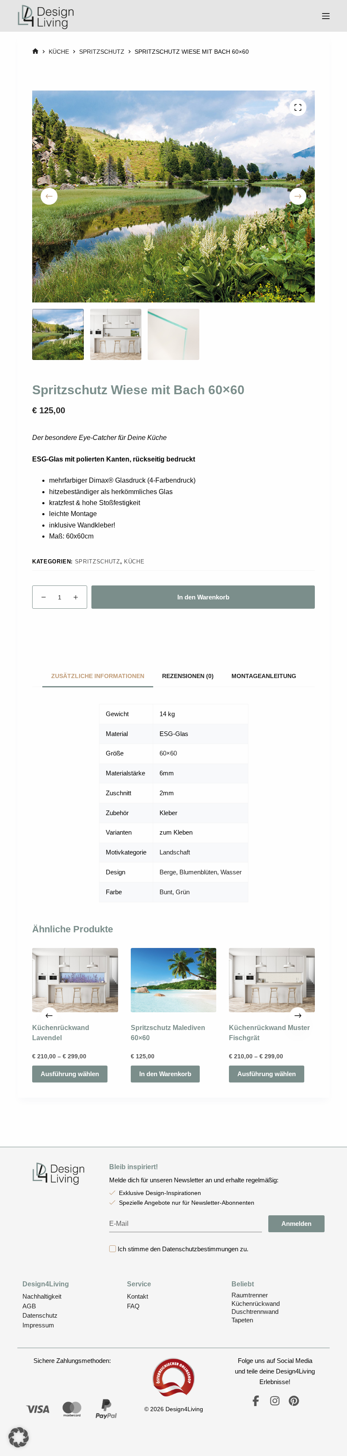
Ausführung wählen (70, 1074)
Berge (168, 872)
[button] (18, 1437)
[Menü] (326, 16)
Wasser (231, 872)
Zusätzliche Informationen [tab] (97, 676)
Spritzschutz (97, 561)
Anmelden (296, 1223)
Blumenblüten (198, 872)
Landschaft (175, 852)
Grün (183, 892)
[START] (35, 52)
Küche (134, 561)
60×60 (168, 753)
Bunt (166, 892)
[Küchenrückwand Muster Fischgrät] (272, 980)
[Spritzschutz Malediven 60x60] (174, 980)
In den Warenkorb (203, 597)
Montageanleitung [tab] (263, 676)
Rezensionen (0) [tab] (188, 676)
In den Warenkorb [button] (165, 1074)
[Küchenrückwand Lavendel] (75, 980)
